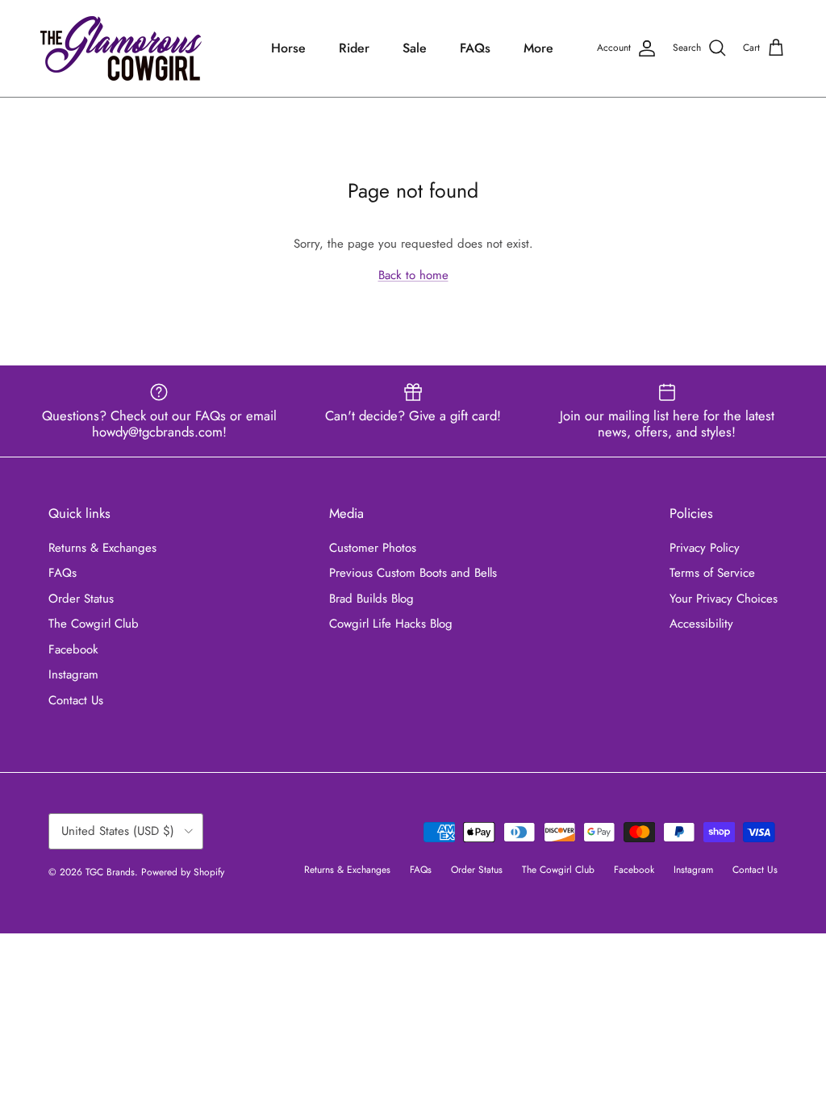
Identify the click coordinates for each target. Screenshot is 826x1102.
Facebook (73, 649)
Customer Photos (372, 548)
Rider (354, 48)
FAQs (475, 48)
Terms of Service (712, 573)
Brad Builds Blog (371, 598)
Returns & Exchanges (102, 548)
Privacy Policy (705, 548)
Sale (415, 48)
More (538, 48)
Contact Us (75, 700)
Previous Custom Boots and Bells (413, 573)
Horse (288, 48)
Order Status (81, 598)
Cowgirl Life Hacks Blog (391, 623)
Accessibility (701, 623)
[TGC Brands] (121, 48)
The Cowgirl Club (93, 623)
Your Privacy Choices (724, 598)
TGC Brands (110, 872)
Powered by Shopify (182, 872)
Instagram (73, 674)
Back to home (413, 275)
